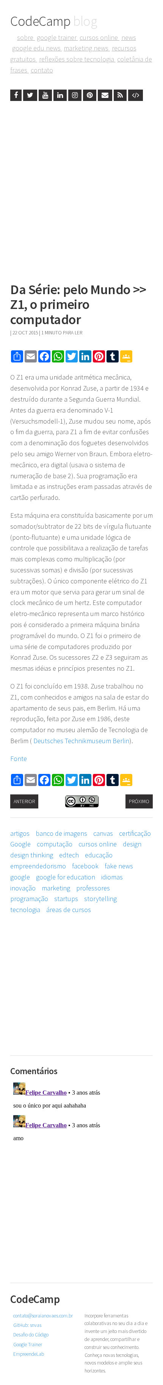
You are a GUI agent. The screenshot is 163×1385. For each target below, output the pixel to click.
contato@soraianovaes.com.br (43, 1316)
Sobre (26, 37)
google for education (65, 877)
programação (29, 898)
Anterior (24, 801)
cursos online (97, 844)
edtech (69, 855)
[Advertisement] (81, 189)
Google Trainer (57, 37)
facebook (85, 866)
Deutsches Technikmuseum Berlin (81, 740)
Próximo (139, 801)
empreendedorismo (38, 866)
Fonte (18, 758)
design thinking (31, 855)
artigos (20, 833)
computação (54, 844)
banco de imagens (61, 833)
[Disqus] (81, 1174)
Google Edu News (37, 48)
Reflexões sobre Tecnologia (77, 59)
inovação (23, 888)
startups (66, 898)
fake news (119, 866)
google (20, 877)
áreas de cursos (68, 909)
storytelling (100, 898)
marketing (56, 888)
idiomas (112, 877)
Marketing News (87, 48)
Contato (42, 70)
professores (93, 888)
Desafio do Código (31, 1334)
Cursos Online (99, 37)
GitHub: (27, 1325)
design (132, 844)
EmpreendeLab (28, 1354)
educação (99, 855)
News (128, 37)
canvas (103, 833)
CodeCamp (53, 21)
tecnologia (25, 909)
